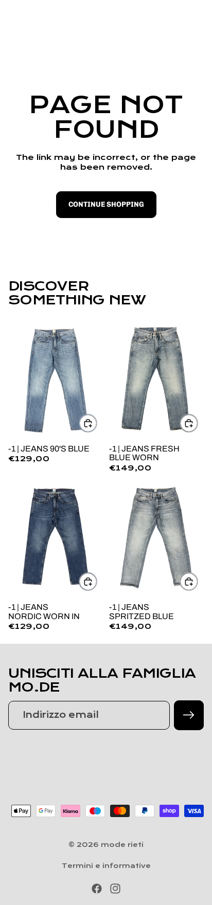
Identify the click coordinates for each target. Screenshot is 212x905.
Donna (95, 43)
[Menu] (12, 15)
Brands (191, 43)
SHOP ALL (179, 301)
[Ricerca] (34, 15)
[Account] (177, 15)
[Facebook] (97, 888)
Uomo (59, 43)
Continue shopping (106, 204)
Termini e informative (106, 866)
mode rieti (122, 845)
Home (22, 43)
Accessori (142, 43)
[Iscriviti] (189, 715)
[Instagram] (115, 888)
